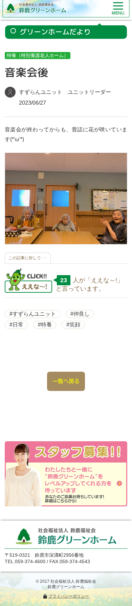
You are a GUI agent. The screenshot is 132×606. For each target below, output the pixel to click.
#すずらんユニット (32, 314)
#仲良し (80, 314)
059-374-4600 (30, 561)
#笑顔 (73, 324)
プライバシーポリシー (68, 596)
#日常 (16, 324)
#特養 (45, 324)
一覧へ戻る (66, 381)
